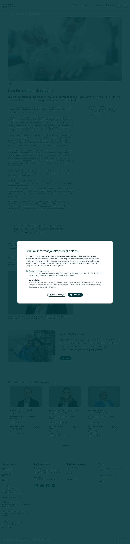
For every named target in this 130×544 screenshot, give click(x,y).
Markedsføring (34, 280)
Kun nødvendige (58, 295)
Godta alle (77, 295)
